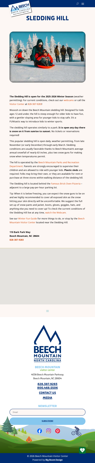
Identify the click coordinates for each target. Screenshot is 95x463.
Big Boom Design (54, 460)
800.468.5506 (47, 388)
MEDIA (47, 398)
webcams (69, 100)
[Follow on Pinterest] (57, 431)
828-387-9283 (34, 104)
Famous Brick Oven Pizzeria (65, 183)
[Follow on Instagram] (48, 431)
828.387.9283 (47, 384)
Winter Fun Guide (27, 218)
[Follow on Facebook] (39, 431)
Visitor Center (17, 104)
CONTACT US (47, 393)
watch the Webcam (55, 212)
